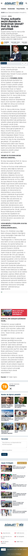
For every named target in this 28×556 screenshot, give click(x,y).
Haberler (3, 16)
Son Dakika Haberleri (4, 542)
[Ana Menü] (1, 3)
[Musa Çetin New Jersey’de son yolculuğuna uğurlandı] (7, 426)
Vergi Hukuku (20, 9)
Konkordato (11, 9)
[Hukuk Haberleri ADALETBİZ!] (14, 3)
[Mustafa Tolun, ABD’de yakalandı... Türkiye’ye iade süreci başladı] (7, 400)
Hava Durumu (6, 533)
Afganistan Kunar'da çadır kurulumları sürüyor (20, 419)
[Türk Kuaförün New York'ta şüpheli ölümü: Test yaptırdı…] (21, 400)
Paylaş (4, 63)
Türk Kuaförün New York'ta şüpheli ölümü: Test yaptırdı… (20, 406)
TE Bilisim (12, 385)
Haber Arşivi (19, 541)
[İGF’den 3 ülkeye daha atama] (21, 426)
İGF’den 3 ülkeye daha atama (20, 431)
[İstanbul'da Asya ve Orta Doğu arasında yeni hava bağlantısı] (7, 413)
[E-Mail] (10, 389)
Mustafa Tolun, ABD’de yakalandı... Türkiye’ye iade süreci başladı (7, 406)
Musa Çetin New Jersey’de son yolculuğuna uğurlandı (6, 432)
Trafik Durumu (20, 533)
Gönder (4, 454)
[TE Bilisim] (4, 386)
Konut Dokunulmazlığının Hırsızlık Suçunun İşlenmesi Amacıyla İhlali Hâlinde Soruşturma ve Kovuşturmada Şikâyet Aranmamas (14, 12)
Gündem (3, 9)
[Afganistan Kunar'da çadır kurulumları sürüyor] (21, 413)
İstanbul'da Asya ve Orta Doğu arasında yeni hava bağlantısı (7, 419)
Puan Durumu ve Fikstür (6, 537)
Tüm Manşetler (20, 536)
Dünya (10, 16)
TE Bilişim (18, 554)
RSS (4, 549)
